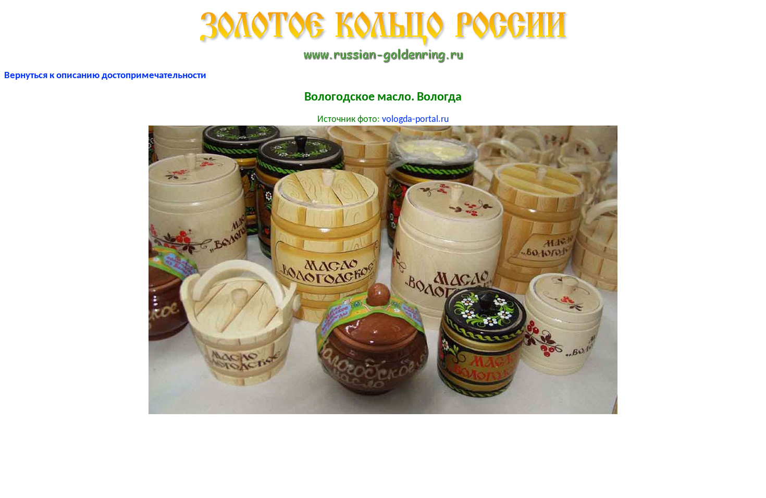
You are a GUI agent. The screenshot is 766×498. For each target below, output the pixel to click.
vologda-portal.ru (415, 119)
